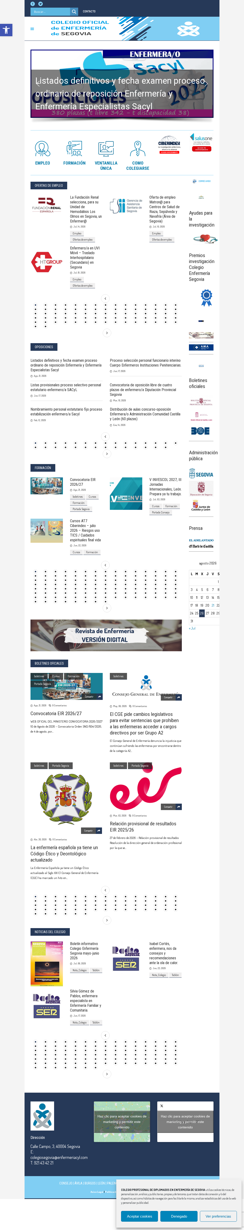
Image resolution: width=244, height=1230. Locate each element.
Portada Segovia (81, 509)
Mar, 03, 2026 (119, 815)
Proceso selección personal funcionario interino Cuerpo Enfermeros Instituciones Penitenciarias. (145, 362)
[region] (122, 88)
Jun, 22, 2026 (79, 545)
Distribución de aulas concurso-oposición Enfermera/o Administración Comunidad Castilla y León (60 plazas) (145, 414)
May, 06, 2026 (120, 706)
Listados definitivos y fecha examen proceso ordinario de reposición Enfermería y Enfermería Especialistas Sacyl (66, 365)
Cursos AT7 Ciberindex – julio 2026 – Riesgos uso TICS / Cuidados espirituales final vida (85, 530)
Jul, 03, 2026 (159, 499)
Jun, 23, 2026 (159, 968)
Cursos (92, 496)
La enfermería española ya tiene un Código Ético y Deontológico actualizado (64, 854)
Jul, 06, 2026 (79, 963)
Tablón (96, 970)
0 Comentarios (59, 705)
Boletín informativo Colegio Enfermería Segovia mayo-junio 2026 (84, 950)
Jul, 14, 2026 (79, 226)
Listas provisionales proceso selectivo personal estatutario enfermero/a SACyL (65, 387)
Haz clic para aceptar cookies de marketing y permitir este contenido (122, 1121)
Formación (79, 503)
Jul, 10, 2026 (159, 226)
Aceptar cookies (139, 1216)
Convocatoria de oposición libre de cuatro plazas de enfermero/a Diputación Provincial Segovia (143, 390)
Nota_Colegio (79, 970)
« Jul (192, 628)
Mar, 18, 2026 (119, 400)
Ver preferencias (218, 1216)
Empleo (77, 233)
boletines (78, 496)
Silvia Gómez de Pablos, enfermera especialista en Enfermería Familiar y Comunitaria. (85, 1001)
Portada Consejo (160, 512)
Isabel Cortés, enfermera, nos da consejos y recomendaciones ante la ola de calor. (163, 953)
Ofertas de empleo (82, 239)
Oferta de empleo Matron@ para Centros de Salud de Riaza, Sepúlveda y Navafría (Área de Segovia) (164, 209)
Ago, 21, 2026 (40, 375)
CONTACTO (89, 11)
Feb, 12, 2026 (40, 420)
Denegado (179, 1216)
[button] (6, 30)
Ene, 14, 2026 (119, 425)
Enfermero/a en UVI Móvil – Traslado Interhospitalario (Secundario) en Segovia (85, 257)
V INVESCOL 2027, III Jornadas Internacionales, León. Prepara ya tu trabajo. (165, 486)
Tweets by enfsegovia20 (185, 1121)
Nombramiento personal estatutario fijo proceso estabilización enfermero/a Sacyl (66, 411)
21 (213, 605)
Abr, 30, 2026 (40, 839)
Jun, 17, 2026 (119, 371)
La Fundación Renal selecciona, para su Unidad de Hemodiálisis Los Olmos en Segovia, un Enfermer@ (86, 209)
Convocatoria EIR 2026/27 (83, 482)
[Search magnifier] (74, 12)
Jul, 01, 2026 (79, 272)
